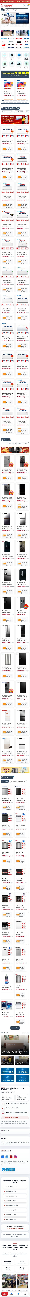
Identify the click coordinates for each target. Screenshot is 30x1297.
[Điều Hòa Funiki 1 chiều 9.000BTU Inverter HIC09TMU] (22, 217)
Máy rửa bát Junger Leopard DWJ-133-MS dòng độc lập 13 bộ (20, 906)
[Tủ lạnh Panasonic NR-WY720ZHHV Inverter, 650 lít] (7, 461)
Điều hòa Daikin (19, 112)
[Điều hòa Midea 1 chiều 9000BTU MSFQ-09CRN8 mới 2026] (7, 273)
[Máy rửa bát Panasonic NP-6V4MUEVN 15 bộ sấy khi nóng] (7, 791)
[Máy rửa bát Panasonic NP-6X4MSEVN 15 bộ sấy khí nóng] (20, 791)
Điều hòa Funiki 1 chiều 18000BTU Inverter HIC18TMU (22, 394)
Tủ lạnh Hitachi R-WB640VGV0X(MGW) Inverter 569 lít (22, 752)
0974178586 (15, 1108)
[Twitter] (6, 1156)
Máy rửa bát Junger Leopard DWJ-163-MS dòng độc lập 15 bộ (6, 906)
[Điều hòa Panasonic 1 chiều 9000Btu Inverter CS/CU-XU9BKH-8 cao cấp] (7, 357)
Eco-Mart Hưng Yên (11, 1210)
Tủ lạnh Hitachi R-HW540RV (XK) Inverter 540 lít (22, 639)
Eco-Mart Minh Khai (11, 1219)
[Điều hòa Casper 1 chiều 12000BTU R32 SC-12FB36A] (7, 245)
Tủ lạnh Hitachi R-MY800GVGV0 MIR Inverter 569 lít (7, 583)
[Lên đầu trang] (27, 1282)
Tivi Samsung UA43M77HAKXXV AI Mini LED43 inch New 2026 (8, 92)
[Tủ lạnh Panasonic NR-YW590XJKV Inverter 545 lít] (7, 687)
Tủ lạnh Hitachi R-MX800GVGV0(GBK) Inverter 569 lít (7, 611)
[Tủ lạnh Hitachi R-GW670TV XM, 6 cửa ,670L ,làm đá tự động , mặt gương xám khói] (7, 519)
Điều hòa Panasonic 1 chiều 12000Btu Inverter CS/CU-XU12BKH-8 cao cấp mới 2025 (22, 365)
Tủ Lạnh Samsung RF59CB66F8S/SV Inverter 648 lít (7, 752)
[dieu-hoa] (15, 119)
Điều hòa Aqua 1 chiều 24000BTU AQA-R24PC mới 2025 (21, 309)
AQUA (26, 443)
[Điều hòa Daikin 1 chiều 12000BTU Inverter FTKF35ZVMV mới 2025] (22, 160)
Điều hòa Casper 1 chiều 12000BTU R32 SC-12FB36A (7, 253)
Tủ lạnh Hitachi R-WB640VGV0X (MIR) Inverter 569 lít (22, 724)
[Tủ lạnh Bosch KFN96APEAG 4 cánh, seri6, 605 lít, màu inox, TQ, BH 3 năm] (7, 659)
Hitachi (3, 443)
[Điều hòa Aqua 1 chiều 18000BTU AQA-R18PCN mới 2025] (7, 329)
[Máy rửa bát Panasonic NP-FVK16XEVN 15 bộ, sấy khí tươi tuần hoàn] (7, 818)
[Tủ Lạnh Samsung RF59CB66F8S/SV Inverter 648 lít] (7, 744)
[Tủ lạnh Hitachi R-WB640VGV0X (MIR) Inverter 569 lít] (22, 715)
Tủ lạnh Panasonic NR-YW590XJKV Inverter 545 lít (7, 696)
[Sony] (19, 42)
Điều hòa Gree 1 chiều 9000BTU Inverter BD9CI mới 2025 (7, 225)
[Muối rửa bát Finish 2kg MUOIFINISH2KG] (7, 1005)
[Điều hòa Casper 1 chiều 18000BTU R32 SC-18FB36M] (22, 413)
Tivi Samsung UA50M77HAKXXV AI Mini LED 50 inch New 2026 (21, 92)
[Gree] (11, 48)
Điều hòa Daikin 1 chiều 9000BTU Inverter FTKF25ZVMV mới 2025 (7, 197)
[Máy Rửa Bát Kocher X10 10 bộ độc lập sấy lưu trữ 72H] (20, 871)
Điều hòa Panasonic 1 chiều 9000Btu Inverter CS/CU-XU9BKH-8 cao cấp (7, 365)
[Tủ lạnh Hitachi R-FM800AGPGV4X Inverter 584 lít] (22, 547)
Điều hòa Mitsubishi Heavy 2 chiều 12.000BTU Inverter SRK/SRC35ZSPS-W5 (22, 337)
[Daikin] (4, 39)
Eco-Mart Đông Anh (11, 1186)
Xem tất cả (25, 1033)
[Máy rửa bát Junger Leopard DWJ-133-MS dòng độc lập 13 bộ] (20, 898)
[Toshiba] (19, 39)
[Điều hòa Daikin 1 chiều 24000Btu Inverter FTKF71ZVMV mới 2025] (22, 188)
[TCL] (4, 45)
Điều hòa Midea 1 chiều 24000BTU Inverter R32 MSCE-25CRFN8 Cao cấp (7, 309)
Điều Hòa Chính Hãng (11, 108)
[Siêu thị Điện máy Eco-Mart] (6, 5)
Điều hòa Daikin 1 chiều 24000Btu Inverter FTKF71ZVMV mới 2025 (22, 197)
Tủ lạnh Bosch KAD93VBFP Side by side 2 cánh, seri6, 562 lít (7, 555)
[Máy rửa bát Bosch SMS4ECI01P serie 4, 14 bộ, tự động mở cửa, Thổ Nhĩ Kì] (20, 845)
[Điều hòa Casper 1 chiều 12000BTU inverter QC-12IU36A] (22, 245)
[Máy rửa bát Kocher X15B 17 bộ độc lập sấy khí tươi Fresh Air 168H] (7, 925)
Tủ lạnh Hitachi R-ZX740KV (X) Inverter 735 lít (22, 527)
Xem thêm (15, 1028)
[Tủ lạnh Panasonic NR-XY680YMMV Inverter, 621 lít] (7, 489)
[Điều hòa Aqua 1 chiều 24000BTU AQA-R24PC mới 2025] (22, 301)
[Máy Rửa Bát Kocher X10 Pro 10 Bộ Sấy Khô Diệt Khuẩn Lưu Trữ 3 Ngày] (7, 871)
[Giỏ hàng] (28, 5)
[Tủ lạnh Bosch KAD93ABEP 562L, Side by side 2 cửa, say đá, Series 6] (22, 575)
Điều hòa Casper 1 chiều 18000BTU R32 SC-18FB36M (22, 422)
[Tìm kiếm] (6, 9)
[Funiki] (27, 48)
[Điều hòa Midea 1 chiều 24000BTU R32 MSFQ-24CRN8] (22, 273)
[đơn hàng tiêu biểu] (7, 33)
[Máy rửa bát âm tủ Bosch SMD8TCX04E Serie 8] (20, 818)
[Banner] (15, 770)
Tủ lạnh (7, 440)
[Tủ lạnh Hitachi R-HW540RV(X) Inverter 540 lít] (7, 631)
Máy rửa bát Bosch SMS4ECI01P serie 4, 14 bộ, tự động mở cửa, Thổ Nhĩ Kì (20, 853)
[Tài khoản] (24, 5)
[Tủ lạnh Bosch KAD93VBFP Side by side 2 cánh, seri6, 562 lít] (7, 547)
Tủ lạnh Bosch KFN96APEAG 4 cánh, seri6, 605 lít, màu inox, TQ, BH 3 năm (7, 668)
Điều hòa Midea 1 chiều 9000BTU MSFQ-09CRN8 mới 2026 (7, 281)
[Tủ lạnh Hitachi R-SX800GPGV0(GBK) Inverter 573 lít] (22, 659)
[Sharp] (19, 45)
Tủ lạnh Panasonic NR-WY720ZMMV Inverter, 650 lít (22, 470)
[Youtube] (11, 1156)
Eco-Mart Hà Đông (11, 1200)
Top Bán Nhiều (8, 73)
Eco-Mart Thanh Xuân (12, 1205)
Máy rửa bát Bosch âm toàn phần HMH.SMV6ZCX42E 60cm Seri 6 (20, 1013)
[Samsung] (27, 45)
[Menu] (2, 9)
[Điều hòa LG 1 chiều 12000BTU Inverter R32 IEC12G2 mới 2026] (7, 413)
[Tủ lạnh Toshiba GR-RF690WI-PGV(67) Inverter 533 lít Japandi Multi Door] (7, 715)
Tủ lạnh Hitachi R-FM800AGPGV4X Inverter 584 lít (22, 555)
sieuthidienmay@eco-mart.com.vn (19, 1112)
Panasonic (11, 443)
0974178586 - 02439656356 (15, 1228)
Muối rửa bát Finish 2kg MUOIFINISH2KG (7, 1013)
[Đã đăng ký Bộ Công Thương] (8, 1169)
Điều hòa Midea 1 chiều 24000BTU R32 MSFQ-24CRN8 (21, 281)
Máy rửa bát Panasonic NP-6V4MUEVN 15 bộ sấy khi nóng (6, 799)
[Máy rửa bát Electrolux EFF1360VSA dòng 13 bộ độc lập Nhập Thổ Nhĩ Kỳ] (20, 952)
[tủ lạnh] (15, 450)
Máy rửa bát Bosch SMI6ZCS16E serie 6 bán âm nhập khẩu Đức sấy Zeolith (20, 933)
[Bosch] (4, 42)
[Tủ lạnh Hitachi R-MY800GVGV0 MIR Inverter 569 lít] (7, 575)
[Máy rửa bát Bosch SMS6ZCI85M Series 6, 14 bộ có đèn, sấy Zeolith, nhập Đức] (20, 979)
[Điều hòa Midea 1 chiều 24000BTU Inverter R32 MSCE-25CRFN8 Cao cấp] (7, 301)
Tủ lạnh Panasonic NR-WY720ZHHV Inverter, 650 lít (7, 470)
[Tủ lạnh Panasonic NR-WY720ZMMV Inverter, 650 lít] (22, 461)
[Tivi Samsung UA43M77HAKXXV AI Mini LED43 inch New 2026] (8, 84)
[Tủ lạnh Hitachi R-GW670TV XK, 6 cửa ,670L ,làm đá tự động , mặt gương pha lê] (22, 489)
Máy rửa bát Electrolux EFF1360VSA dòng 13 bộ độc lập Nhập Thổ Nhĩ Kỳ (20, 960)
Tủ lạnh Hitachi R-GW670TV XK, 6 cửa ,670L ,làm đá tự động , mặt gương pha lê (22, 498)
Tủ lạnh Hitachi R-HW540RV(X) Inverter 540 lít (7, 639)
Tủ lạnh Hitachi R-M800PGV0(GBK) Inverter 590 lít (22, 696)
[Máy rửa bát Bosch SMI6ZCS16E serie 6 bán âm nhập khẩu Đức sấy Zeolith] (20, 925)
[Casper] (11, 42)
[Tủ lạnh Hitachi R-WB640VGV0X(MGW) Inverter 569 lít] (22, 744)
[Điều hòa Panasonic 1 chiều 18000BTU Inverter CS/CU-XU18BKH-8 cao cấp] (7, 385)
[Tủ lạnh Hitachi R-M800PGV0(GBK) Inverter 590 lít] (22, 687)
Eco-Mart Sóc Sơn (11, 1191)
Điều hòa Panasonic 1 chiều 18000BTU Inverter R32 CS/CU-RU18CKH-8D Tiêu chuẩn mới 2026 (22, 140)
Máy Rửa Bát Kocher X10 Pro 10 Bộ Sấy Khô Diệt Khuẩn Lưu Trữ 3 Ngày (6, 879)
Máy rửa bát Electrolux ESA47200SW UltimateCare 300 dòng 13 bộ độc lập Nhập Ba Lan (7, 960)
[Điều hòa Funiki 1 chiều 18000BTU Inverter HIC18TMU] (22, 385)
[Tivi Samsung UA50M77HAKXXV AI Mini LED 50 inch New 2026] (21, 84)
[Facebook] (2, 1156)
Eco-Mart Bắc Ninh (11, 1214)
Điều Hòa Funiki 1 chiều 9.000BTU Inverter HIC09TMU (22, 225)
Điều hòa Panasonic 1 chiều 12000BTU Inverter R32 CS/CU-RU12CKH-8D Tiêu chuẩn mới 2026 (7, 169)
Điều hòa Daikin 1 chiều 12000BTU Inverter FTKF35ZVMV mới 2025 (22, 169)
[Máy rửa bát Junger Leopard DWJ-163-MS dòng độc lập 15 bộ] (7, 898)
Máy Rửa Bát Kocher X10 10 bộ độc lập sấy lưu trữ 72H (20, 879)
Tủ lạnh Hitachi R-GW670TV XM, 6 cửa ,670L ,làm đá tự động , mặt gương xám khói (7, 527)
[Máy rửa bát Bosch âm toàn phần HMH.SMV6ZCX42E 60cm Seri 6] (20, 1005)
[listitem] (9, 1281)
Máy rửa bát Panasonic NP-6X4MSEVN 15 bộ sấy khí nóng (20, 799)
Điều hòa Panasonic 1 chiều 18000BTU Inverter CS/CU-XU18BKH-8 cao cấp (7, 394)
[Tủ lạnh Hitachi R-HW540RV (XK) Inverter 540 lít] (22, 631)
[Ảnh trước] (3, 1281)
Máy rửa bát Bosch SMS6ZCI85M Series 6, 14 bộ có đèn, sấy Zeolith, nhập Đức (20, 986)
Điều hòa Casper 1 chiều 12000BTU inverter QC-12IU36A (22, 253)
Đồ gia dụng (8, 777)
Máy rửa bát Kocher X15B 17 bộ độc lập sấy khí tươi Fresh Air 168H (6, 933)
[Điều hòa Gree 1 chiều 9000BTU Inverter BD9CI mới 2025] (7, 217)
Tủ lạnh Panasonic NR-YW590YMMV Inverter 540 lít (22, 611)
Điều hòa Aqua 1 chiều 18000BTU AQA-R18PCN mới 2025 (7, 337)
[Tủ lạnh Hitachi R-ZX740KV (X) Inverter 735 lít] (22, 519)
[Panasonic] (11, 39)
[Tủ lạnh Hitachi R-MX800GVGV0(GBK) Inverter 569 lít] (7, 603)
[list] (15, 1281)
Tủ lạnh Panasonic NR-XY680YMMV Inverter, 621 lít (7, 498)
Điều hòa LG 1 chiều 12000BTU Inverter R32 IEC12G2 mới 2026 (7, 422)
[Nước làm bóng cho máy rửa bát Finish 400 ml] (7, 979)
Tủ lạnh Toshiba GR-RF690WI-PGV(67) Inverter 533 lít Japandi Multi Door (6, 724)
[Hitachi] (11, 45)
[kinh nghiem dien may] (22, 33)
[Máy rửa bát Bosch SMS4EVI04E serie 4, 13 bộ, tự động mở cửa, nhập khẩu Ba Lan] (7, 845)
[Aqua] (27, 39)
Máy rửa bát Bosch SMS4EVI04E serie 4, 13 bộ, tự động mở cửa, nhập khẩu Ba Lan (7, 853)
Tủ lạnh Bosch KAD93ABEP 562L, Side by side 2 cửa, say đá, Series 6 (22, 583)
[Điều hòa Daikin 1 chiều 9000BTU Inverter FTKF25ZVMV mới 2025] (7, 188)
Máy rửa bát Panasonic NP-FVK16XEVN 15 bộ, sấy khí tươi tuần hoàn (6, 826)
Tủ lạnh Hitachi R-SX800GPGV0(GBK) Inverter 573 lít (22, 668)
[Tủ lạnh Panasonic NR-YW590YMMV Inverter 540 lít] (22, 603)
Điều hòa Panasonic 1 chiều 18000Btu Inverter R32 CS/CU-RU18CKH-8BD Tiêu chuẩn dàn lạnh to (7, 140)
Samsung (19, 443)
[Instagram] (15, 1156)
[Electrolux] (19, 48)
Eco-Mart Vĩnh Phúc (11, 1196)
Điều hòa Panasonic (7, 112)
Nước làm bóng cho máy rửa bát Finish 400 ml (6, 986)
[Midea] (4, 48)
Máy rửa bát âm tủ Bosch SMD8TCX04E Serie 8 (20, 826)
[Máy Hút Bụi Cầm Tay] (15, 18)
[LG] (27, 42)
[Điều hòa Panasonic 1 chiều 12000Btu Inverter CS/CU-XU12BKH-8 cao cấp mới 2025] (22, 357)
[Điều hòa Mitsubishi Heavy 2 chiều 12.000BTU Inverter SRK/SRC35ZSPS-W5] (22, 329)
